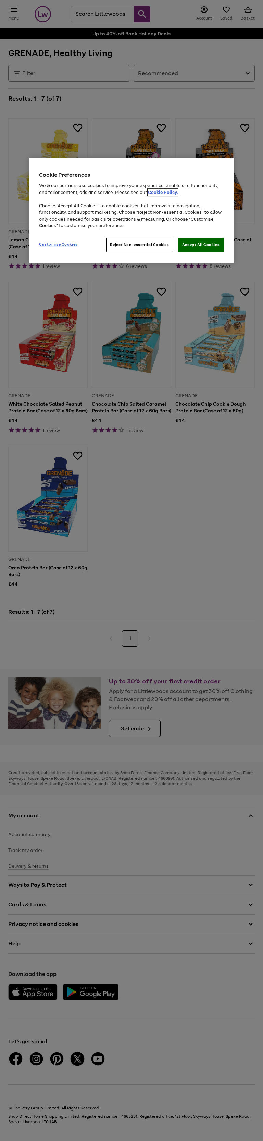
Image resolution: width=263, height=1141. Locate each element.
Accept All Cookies (201, 244)
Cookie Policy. (163, 192)
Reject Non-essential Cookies (139, 244)
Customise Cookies (58, 244)
